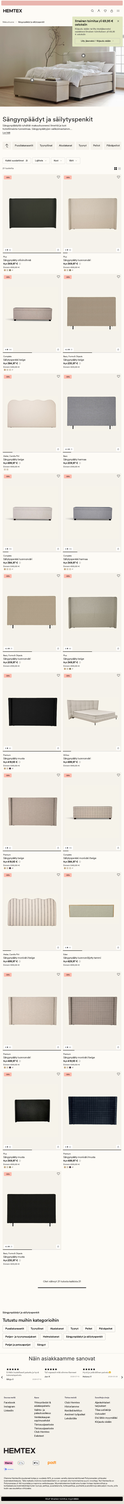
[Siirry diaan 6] (49, 950)
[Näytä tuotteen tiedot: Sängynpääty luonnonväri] (83, 56)
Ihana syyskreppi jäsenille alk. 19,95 (62, 3)
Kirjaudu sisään (103, 1421)
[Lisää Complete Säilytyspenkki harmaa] (118, 549)
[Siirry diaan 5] (40, 950)
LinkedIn (8, 1410)
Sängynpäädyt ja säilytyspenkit (84, 1336)
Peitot (96, 145)
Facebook (9, 1402)
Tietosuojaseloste (44, 1424)
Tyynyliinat (46, 145)
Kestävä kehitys (73, 1410)
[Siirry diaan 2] (46, 352)
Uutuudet (100, 1413)
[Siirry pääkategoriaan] (7, 145)
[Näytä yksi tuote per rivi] (119, 168)
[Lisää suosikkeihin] (58, 177)
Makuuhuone (8, 22)
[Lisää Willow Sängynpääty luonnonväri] (118, 748)
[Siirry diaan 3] (23, 950)
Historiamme (72, 1406)
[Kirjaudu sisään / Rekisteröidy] (99, 11)
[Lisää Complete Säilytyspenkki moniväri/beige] (118, 848)
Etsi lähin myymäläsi (106, 1417)
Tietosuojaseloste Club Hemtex (44, 1430)
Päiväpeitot (113, 145)
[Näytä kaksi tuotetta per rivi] (115, 168)
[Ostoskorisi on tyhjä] (111, 11)
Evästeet (39, 1435)
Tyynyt (83, 145)
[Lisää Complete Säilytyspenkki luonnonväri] (58, 549)
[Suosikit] (105, 11)
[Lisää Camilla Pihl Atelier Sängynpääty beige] (58, 449)
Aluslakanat (65, 145)
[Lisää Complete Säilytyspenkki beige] (58, 349)
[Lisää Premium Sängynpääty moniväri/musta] (118, 1147)
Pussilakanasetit (24, 145)
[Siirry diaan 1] (17, 352)
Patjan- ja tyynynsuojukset (20, 1336)
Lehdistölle (71, 1418)
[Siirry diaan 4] (32, 950)
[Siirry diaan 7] (57, 950)
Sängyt (41, 1344)
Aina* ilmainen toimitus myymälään (62, 1499)
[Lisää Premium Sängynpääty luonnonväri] (58, 1047)
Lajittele (39, 160)
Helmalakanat (51, 1336)
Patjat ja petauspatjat (17, 1344)
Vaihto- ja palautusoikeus (42, 1411)
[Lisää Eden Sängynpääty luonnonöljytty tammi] (118, 947)
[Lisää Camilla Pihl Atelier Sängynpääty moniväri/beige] (58, 947)
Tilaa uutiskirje (103, 1409)
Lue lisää (6, 133)
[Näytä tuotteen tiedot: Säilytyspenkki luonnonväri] (32, 80)
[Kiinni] (118, 21)
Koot (56, 160)
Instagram (9, 1406)
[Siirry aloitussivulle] (12, 10)
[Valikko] (118, 11)
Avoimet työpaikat (75, 1414)
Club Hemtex (72, 1402)
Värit (71, 160)
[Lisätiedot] (19, 264)
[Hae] (92, 11)
